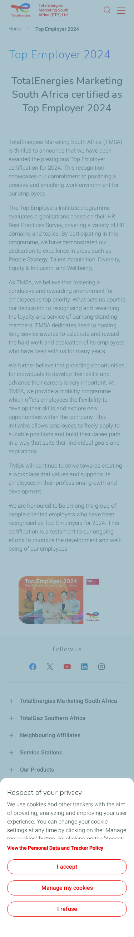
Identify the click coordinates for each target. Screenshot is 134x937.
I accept (67, 866)
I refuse (67, 908)
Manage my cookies (67, 887)
